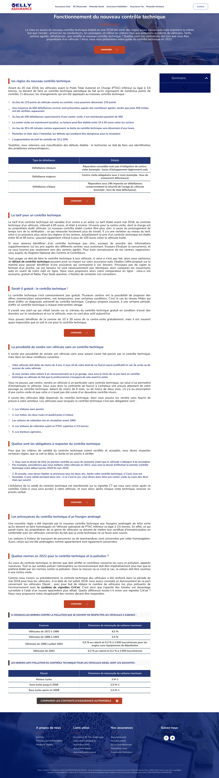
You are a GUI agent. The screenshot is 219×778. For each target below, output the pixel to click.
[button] (206, 78)
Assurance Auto (62, 6)
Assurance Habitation (116, 6)
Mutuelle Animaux (155, 6)
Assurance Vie (137, 6)
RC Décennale (80, 6)
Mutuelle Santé (96, 6)
